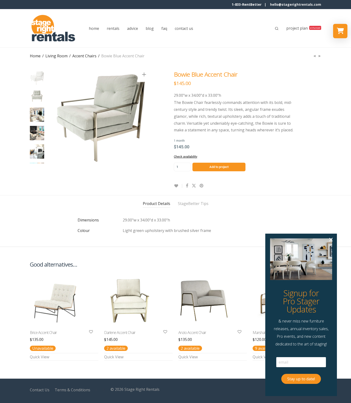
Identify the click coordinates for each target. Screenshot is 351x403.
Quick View (39, 357)
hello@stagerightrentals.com (295, 4)
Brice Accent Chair (43, 332)
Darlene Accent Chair (119, 332)
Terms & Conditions (72, 389)
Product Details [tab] (156, 203)
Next (145, 117)
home (94, 28)
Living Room (56, 56)
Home (35, 56)
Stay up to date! (301, 379)
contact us (184, 28)
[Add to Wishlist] (178, 186)
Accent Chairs (84, 56)
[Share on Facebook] (187, 185)
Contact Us (39, 389)
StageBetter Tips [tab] (193, 203)
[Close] (331, 239)
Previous (57, 117)
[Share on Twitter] (194, 185)
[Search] (276, 28)
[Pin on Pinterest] (202, 185)
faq (164, 28)
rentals (113, 28)
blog (150, 28)
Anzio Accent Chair (192, 332)
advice (132, 28)
